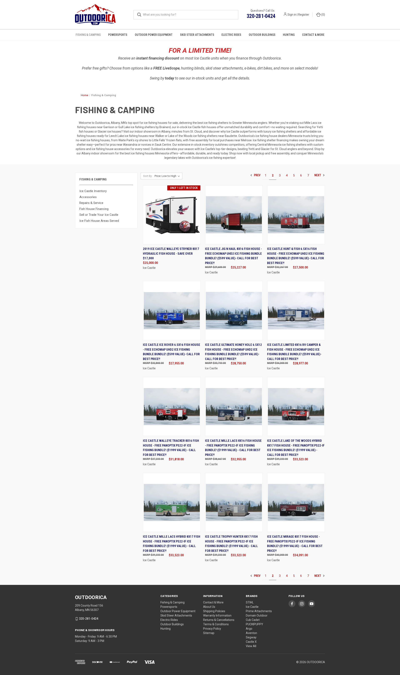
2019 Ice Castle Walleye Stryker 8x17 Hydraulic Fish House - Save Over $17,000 (171, 253)
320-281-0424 (261, 16)
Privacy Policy (212, 628)
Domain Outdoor (257, 615)
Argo (249, 628)
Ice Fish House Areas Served (99, 221)
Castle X (251, 641)
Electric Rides (231, 34)
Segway (251, 637)
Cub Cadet (253, 620)
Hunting (289, 34)
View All (251, 646)
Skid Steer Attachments (197, 34)
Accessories (88, 197)
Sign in (292, 14)
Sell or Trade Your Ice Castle (98, 215)
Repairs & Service (91, 203)
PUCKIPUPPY (254, 624)
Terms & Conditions (216, 624)
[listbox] (168, 176)
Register (303, 14)
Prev (256, 175)
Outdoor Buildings (262, 34)
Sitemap (208, 633)
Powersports (117, 34)
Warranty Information (217, 615)
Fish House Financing (94, 209)
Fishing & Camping (88, 34)
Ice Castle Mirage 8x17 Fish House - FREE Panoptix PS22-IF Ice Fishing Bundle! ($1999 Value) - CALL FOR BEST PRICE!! (294, 544)
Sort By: (147, 175)
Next (318, 175)
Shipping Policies (214, 611)
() (323, 14)
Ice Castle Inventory (93, 191)
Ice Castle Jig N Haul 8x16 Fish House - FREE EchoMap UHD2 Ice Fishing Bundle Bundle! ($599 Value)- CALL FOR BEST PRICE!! (233, 256)
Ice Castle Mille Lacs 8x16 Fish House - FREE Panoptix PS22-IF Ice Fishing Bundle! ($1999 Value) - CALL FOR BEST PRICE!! (233, 448)
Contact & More (313, 34)
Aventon (251, 633)
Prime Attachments (259, 611)
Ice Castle (252, 606)
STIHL (250, 602)
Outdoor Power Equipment (153, 34)
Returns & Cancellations (218, 620)
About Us (209, 606)
